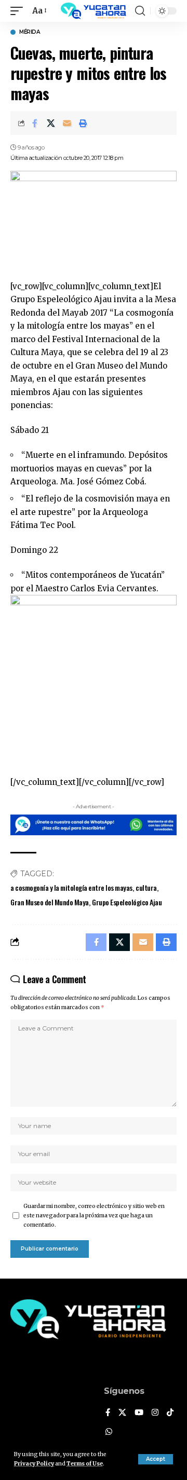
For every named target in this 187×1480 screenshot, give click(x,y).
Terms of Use (84, 1463)
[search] (140, 11)
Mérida (29, 32)
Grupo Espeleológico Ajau (127, 902)
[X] (122, 1413)
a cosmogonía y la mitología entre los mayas (71, 887)
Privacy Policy (34, 1463)
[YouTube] (139, 1413)
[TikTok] (170, 1413)
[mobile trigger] (19, 11)
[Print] (83, 123)
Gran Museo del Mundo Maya (49, 902)
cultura (146, 887)
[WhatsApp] (109, 1432)
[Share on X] (51, 123)
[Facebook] (108, 1413)
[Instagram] (155, 1413)
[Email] (67, 123)
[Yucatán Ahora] (93, 11)
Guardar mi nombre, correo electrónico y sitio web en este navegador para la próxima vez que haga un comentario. (94, 1215)
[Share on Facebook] (35, 123)
